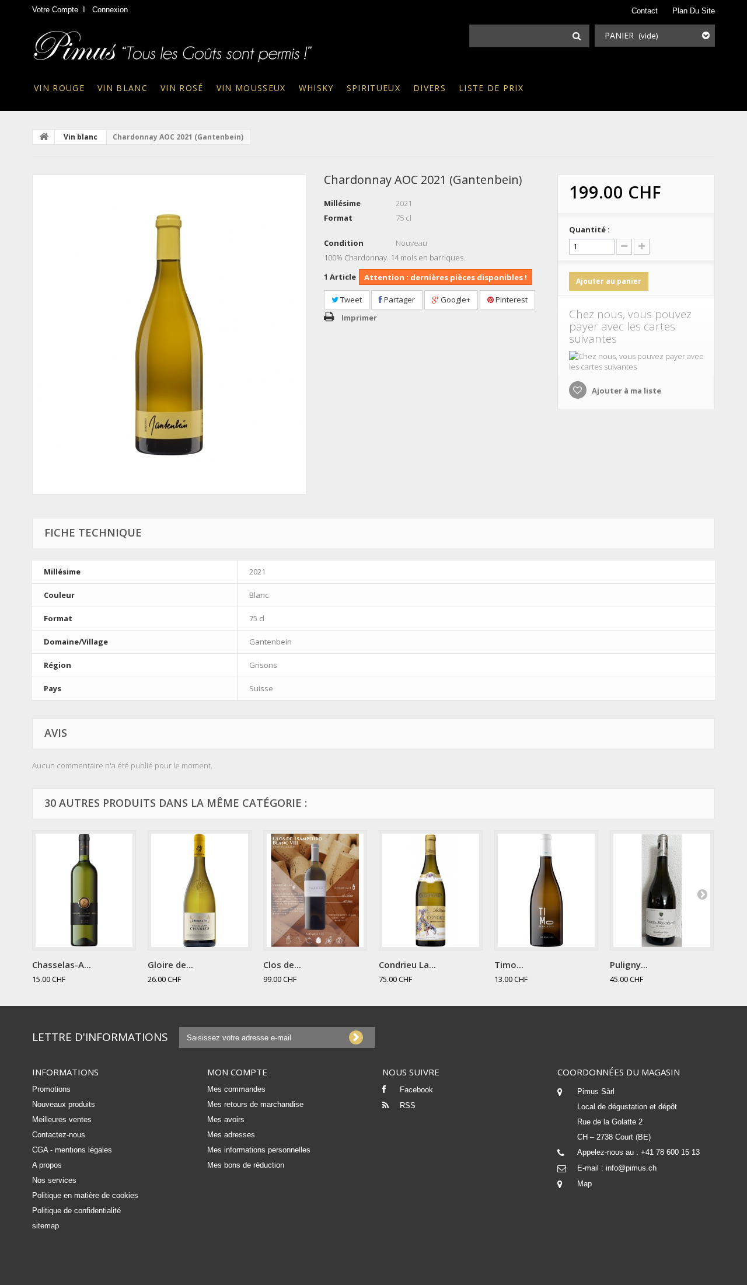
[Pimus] (173, 42)
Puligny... (629, 964)
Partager (398, 299)
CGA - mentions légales (72, 1149)
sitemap (45, 1225)
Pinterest (511, 299)
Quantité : (589, 229)
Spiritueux (373, 87)
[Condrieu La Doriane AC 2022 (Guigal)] (431, 890)
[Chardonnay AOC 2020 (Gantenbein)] (169, 334)
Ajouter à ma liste (625, 390)
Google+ (454, 299)
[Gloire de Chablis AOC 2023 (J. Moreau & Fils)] (200, 890)
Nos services (54, 1180)
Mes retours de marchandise (255, 1104)
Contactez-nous (58, 1134)
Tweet (350, 299)
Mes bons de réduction (245, 1165)
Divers (429, 87)
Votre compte (55, 9)
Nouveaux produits (63, 1104)
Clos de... (282, 964)
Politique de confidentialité (76, 1210)
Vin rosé (182, 87)
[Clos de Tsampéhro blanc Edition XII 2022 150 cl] (315, 890)
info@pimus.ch (631, 1168)
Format (338, 218)
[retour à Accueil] (44, 137)
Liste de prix (491, 87)
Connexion (110, 9)
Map (584, 1183)
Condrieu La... (407, 964)
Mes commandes (236, 1089)
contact (644, 10)
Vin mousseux (251, 87)
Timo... (508, 964)
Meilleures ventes (62, 1119)
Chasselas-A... (61, 964)
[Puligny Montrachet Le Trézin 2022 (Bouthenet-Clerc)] (662, 890)
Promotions (51, 1089)
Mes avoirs (226, 1119)
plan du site (693, 10)
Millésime (342, 203)
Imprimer (359, 317)
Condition (344, 243)
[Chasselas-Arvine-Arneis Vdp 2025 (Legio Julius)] (84, 890)
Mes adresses (231, 1134)
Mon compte (237, 1072)
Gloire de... (170, 964)
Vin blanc (122, 87)
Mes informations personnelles (258, 1149)
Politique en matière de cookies (85, 1195)
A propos (47, 1165)
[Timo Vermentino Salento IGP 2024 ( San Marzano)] (546, 890)
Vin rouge (59, 87)
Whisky (316, 87)
